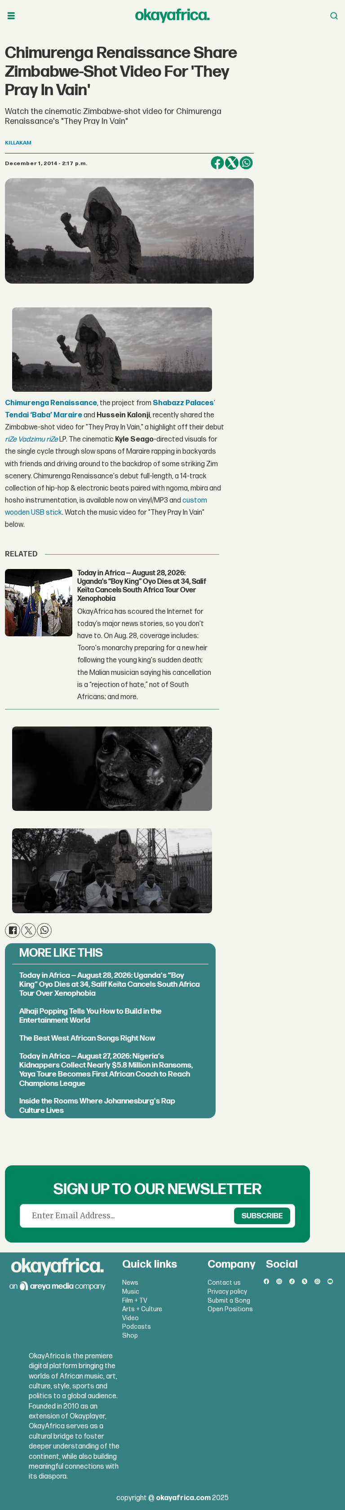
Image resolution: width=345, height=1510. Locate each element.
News (130, 1283)
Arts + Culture (142, 1309)
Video (130, 1318)
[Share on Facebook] (217, 163)
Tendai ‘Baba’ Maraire (43, 415)
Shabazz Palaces (183, 403)
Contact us (224, 1283)
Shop (130, 1335)
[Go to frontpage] (172, 16)
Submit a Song (229, 1300)
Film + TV (134, 1300)
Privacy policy (227, 1292)
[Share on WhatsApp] (246, 163)
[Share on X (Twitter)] (232, 163)
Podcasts (136, 1327)
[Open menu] (11, 16)
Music (130, 1292)
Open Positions (230, 1309)
